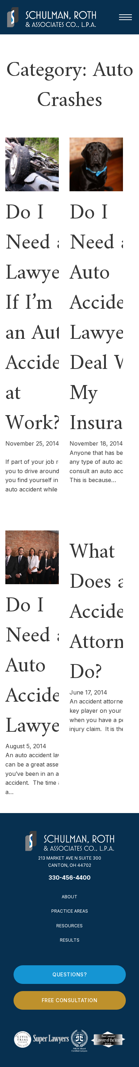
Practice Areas (69, 911)
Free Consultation (70, 1000)
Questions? (69, 974)
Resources (69, 925)
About (69, 896)
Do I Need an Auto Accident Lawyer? (41, 666)
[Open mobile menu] (125, 17)
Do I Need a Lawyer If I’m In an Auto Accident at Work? (41, 318)
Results (69, 940)
